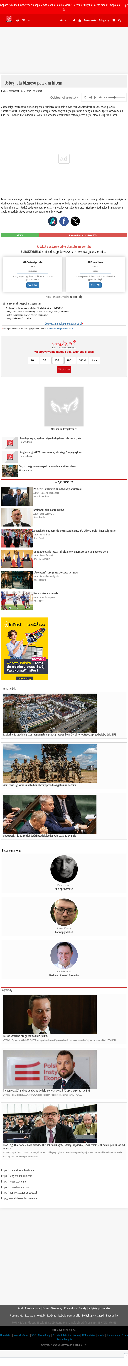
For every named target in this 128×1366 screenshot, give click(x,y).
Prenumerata (90, 20)
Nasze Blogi (44, 1335)
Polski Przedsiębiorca (29, 1308)
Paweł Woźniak (46, 555)
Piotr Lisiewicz (64, 885)
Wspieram (64, 369)
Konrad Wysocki (64, 928)
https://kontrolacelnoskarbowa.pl (19, 1192)
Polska (42, 517)
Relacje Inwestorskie (69, 1315)
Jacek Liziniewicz (46, 513)
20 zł (33, 360)
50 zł (45, 360)
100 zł (58, 360)
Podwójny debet (64, 932)
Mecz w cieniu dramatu (45, 593)
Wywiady (7, 990)
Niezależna (6, 1335)
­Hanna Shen (44, 534)
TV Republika (88, 1335)
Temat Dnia (44, 496)
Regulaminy (112, 1315)
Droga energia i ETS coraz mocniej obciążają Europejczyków (50, 452)
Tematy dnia (9, 689)
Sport (41, 600)
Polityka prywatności (93, 1315)
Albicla (100, 1335)
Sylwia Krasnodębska (49, 576)
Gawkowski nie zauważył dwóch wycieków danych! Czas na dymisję (39, 835)
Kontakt (41, 1315)
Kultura (42, 579)
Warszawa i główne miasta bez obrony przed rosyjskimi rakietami (39, 785)
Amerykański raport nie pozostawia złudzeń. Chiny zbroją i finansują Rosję (74, 530)
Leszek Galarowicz (64, 971)
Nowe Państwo (21, 1335)
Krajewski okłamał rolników (48, 510)
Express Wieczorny (52, 1308)
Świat (41, 538)
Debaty (82, 1308)
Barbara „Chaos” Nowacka (64, 975)
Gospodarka (26, 442)
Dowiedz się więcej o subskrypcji (64, 323)
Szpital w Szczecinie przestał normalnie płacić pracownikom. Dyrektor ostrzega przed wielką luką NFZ (59, 734)
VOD (34, 1335)
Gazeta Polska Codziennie (66, 1335)
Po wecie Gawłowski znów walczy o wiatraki (57, 489)
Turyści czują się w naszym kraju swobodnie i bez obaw (47, 466)
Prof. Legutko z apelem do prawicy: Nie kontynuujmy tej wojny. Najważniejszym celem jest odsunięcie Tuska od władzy (64, 1146)
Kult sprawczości (64, 889)
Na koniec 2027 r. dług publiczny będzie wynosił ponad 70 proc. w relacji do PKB (46, 1090)
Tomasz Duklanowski (49, 492)
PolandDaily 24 (65, 1339)
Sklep (125, 1335)
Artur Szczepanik (47, 597)
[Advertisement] (64, 49)
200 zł (70, 360)
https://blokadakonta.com (15, 1187)
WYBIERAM (32, 285)
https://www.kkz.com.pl (13, 1181)
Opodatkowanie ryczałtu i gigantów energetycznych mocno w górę (70, 551)
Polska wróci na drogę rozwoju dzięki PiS (25, 1036)
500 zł (82, 360)
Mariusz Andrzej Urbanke (64, 429)
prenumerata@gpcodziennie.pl (60, 328)
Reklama (51, 1315)
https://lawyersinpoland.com (16, 1176)
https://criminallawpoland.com (17, 1170)
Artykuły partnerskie (99, 1308)
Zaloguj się (104, 20)
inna (94, 360)
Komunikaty (70, 1308)
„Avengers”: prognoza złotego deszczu (55, 572)
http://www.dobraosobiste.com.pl (19, 1198)
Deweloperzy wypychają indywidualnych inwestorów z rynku (50, 438)
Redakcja (30, 1315)
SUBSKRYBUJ (29, 252)
